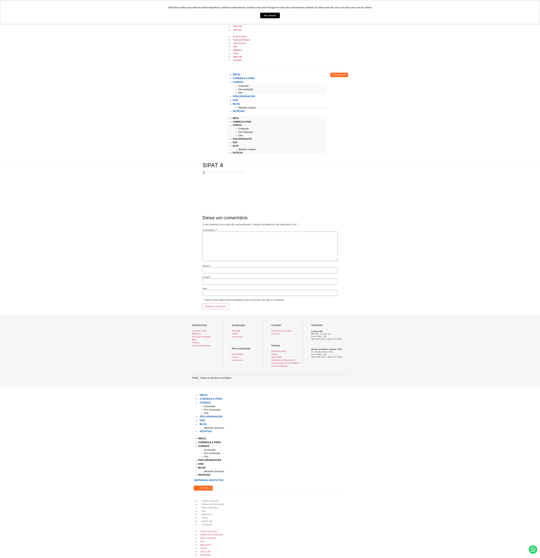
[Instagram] (335, 379)
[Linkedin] (345, 379)
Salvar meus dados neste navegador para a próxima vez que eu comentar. (244, 300)
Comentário (209, 230)
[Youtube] (340, 379)
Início (236, 74)
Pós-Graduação (245, 89)
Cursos (238, 82)
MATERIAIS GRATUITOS (208, 480)
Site (204, 288)
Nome (206, 266)
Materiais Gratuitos (247, 107)
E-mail (206, 277)
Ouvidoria (237, 30)
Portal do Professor (241, 40)
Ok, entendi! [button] (270, 15)
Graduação (243, 86)
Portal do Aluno (240, 36)
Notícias (239, 111)
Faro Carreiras (239, 43)
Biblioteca (237, 50)
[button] (287, 33)
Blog (236, 103)
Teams (236, 53)
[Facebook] (330, 379)
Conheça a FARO (244, 78)
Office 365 (237, 26)
